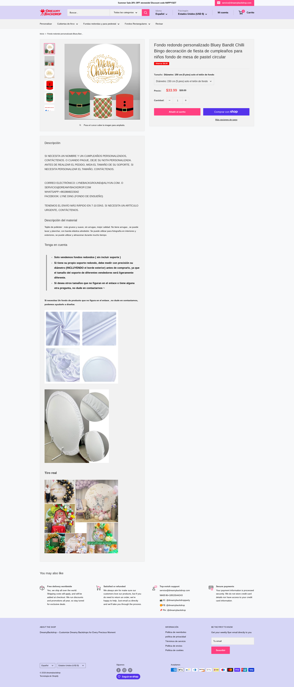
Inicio (42, 34)
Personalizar (46, 24)
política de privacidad (175, 636)
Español (44, 665)
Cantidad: (159, 100)
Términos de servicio (175, 641)
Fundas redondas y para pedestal (99, 24)
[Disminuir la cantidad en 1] (169, 100)
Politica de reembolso (175, 632)
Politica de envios (173, 646)
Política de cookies (174, 650)
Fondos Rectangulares (136, 24)
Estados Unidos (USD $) (68, 665)
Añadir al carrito (177, 111)
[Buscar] (145, 12)
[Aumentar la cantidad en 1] (186, 100)
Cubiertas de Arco (66, 24)
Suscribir (220, 650)
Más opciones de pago (226, 119)
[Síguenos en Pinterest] (130, 670)
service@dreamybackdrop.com (236, 3)
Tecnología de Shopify (49, 676)
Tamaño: (184, 74)
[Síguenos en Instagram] (124, 670)
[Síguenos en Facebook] (118, 670)
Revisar (159, 24)
